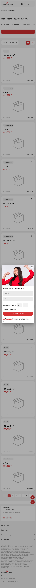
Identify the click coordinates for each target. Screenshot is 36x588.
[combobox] (19, 305)
